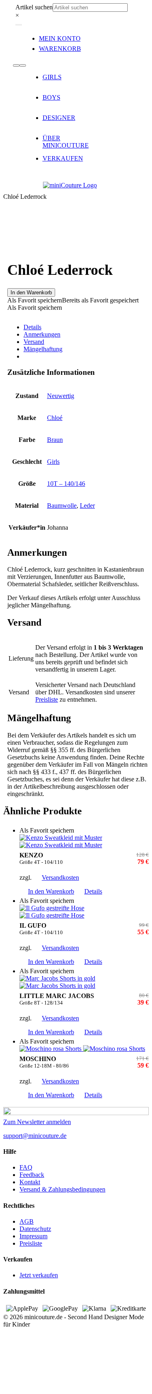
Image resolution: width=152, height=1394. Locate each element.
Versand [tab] (34, 341)
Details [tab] (32, 327)
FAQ (25, 1167)
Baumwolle (62, 505)
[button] (73, 300)
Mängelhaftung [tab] (43, 349)
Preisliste (46, 699)
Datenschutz (35, 1228)
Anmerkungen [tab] (42, 334)
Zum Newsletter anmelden (37, 1121)
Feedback (31, 1174)
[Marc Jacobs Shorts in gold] (84, 982)
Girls (53, 461)
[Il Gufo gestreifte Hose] (84, 912)
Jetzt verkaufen (38, 1275)
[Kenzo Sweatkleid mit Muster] (84, 841)
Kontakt (29, 1182)
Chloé (54, 417)
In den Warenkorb (31, 292)
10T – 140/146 (66, 483)
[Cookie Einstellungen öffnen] (64, 1386)
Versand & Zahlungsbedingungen (62, 1189)
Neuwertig (60, 395)
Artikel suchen (34, 7)
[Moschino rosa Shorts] (84, 1049)
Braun (55, 439)
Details (93, 891)
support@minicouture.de (34, 1135)
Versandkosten (60, 877)
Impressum (33, 1236)
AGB (26, 1221)
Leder (87, 505)
